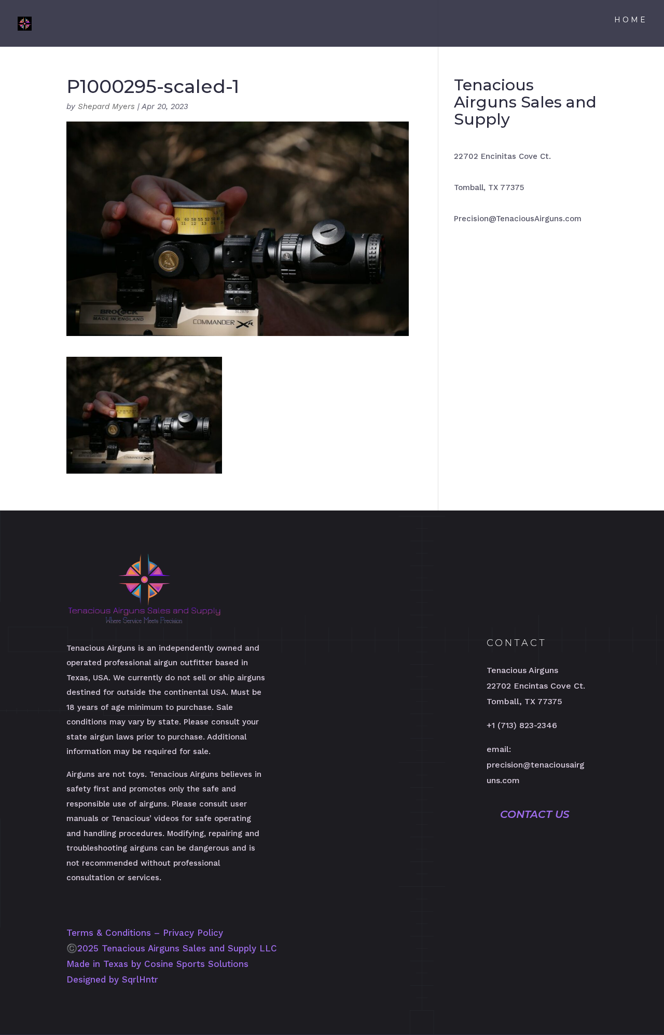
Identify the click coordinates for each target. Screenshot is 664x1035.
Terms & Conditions (108, 933)
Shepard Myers (106, 106)
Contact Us (535, 814)
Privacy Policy (193, 933)
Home (630, 20)
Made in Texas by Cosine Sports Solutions (157, 964)
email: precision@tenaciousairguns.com (536, 764)
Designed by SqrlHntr (112, 979)
